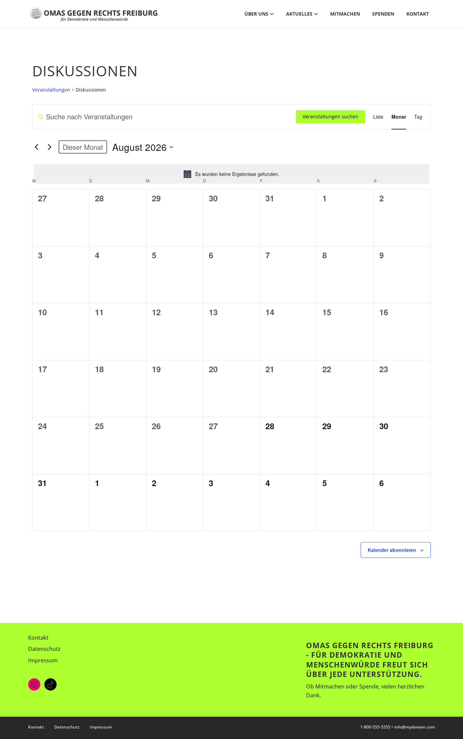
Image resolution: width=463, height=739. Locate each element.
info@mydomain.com (414, 727)
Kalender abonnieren (392, 549)
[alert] (231, 173)
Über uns (256, 14)
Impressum (43, 660)
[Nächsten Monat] (49, 147)
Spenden (383, 14)
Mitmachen (345, 14)
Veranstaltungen (51, 89)
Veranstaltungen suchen (330, 116)
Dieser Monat (83, 147)
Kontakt (417, 14)
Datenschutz (44, 649)
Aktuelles (299, 14)
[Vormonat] (36, 147)
